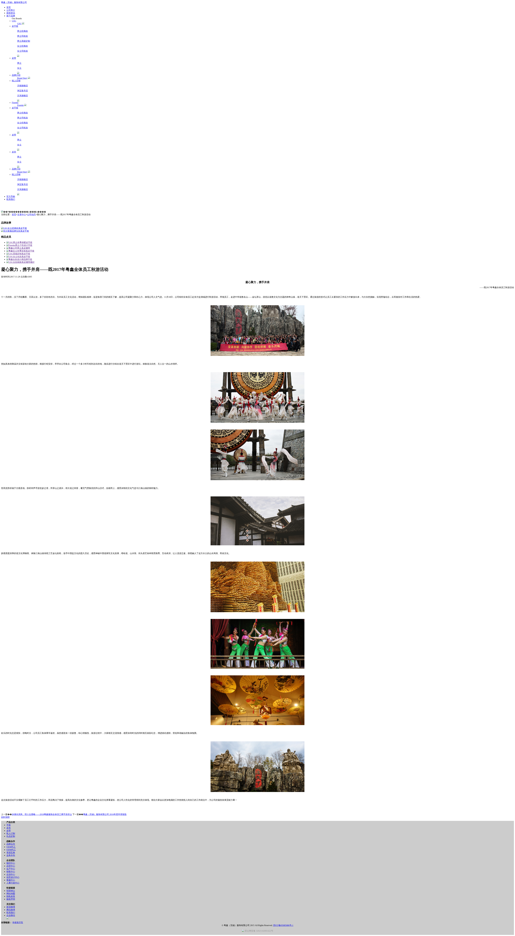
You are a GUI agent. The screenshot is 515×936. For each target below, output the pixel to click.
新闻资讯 (10, 13)
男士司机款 (22, 36)
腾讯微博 (10, 910)
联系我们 (10, 199)
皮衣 (8, 828)
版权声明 (10, 899)
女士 (19, 68)
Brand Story (22, 78)
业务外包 (10, 855)
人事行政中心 (12, 883)
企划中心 (10, 874)
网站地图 (10, 893)
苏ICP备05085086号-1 (283, 925)
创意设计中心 (12, 877)
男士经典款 (22, 31)
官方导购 (10, 196)
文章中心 (21, 214)
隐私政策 (10, 896)
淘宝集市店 (22, 90)
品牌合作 (10, 844)
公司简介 (10, 10)
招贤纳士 (10, 891)
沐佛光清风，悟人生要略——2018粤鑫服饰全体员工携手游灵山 (42, 814)
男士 (19, 63)
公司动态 (31, 214)
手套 (8, 825)
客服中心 (10, 880)
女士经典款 (22, 46)
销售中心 (10, 871)
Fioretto (20, 105)
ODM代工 (11, 850)
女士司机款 (22, 51)
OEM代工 (11, 847)
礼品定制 (10, 836)
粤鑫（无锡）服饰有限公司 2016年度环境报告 (105, 814)
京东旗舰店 (22, 95)
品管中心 (10, 866)
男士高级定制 (23, 41)
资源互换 (10, 852)
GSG (19, 23)
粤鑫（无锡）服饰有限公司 (14, 2)
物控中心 (10, 863)
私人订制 (10, 833)
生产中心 (10, 869)
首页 (8, 7)
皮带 (8, 830)
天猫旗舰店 (22, 86)
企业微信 (10, 915)
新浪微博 (10, 907)
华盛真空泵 (17, 922)
